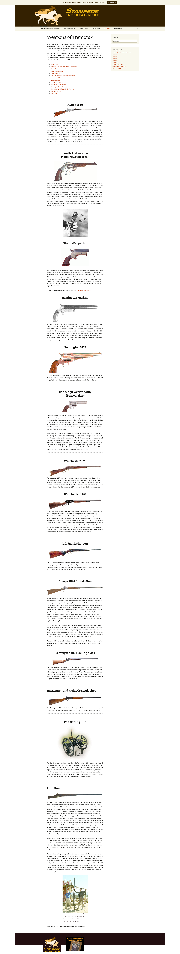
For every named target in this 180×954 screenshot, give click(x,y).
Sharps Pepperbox (56, 69)
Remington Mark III (57, 71)
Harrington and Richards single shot (62, 89)
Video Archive (84, 29)
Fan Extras (107, 29)
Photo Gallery (96, 29)
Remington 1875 (56, 73)
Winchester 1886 (56, 80)
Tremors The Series (117, 64)
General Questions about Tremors (122, 53)
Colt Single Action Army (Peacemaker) (63, 75)
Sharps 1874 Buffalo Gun (58, 84)
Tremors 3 (115, 58)
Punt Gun (54, 93)
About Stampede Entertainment (50, 29)
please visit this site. (84, 290)
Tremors (114, 55)
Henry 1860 (54, 64)
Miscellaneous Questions (119, 66)
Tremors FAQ (118, 29)
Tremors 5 (115, 62)
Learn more (112, 2)
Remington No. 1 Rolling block (60, 87)
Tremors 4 (115, 60)
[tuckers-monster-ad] (75, 944)
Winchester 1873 (56, 78)
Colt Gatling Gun (56, 91)
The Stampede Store (70, 29)
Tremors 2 (115, 57)
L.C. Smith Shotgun (57, 82)
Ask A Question (116, 68)
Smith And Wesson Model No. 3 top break (64, 67)
